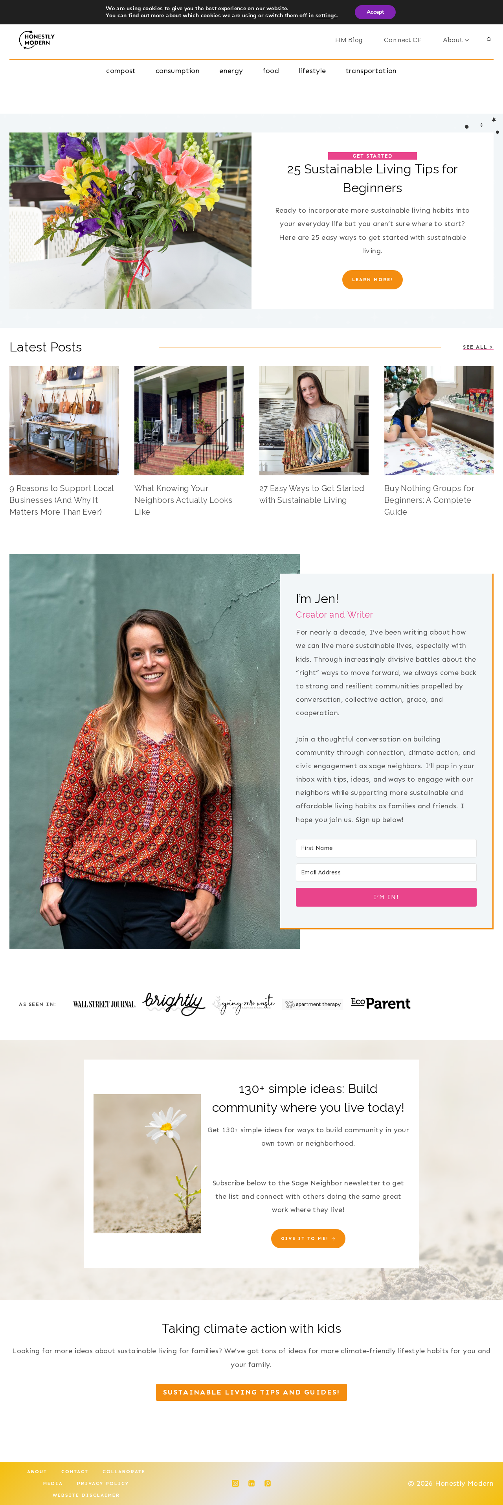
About (37, 1471)
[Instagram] (235, 1483)
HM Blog (349, 39)
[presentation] (64, 420)
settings (326, 15)
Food (271, 70)
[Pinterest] (268, 1483)
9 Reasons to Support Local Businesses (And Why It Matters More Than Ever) (61, 500)
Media (53, 1483)
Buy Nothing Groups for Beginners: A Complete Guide (429, 500)
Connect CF (402, 39)
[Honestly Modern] (39, 40)
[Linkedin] (251, 1483)
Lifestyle (312, 70)
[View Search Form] (489, 39)
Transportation (371, 70)
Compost (121, 70)
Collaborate (124, 1471)
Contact (74, 1471)
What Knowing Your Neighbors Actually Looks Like (183, 500)
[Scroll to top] (484, 1474)
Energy (231, 70)
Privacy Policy (103, 1483)
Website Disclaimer (86, 1495)
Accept (375, 12)
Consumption (178, 70)
